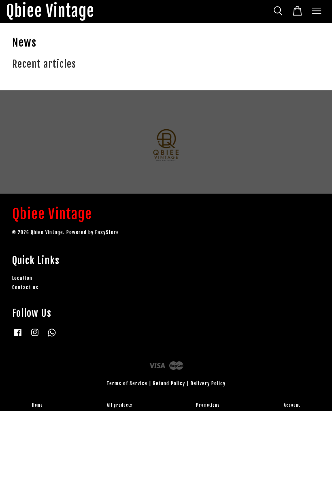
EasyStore (107, 232)
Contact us (25, 287)
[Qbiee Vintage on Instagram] (34, 336)
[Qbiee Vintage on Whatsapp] (51, 336)
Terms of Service (126, 383)
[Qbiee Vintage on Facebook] (17, 336)
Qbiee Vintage (50, 11)
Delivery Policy (208, 383)
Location (22, 278)
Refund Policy (169, 383)
